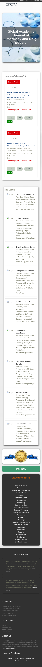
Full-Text (28, 118)
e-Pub (10, 121)
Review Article (13, 82)
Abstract (11, 118)
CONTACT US (36, 1)
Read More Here (10, 648)
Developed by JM (21, 661)
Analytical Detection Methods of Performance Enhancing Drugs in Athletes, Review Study (19, 94)
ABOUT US (24, 1)
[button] (21, 4)
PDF (20, 118)
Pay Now (21, 469)
